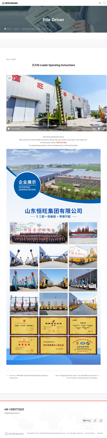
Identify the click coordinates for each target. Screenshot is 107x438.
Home (9, 29)
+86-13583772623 (14, 409)
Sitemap (100, 433)
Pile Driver (42, 29)
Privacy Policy (89, 433)
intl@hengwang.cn (11, 413)
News (17, 29)
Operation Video (28, 29)
